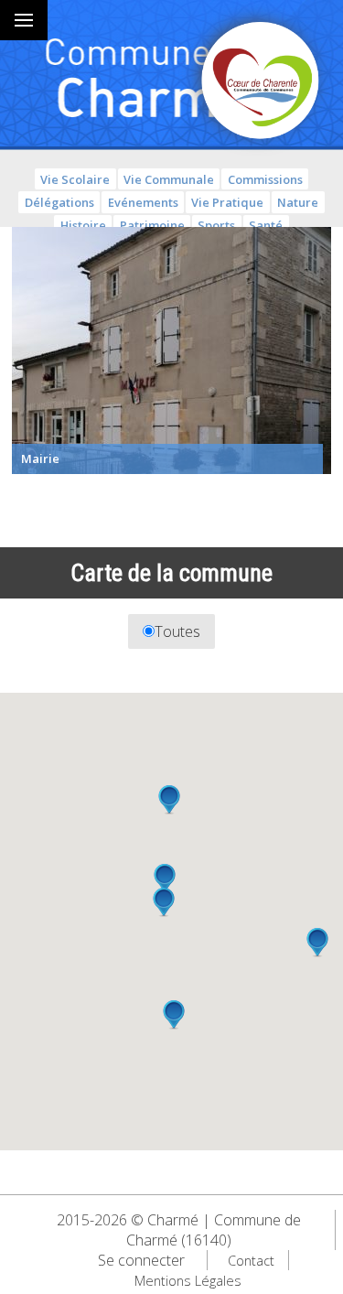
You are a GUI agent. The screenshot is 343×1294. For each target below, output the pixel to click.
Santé (266, 225)
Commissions (265, 179)
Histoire (83, 225)
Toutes (177, 631)
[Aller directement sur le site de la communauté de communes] (260, 82)
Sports (216, 225)
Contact (251, 1260)
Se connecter (141, 1260)
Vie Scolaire (75, 179)
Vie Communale (168, 179)
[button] (169, 800)
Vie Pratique (227, 202)
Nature (297, 202)
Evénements (143, 202)
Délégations (59, 202)
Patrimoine (152, 225)
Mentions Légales (187, 1280)
